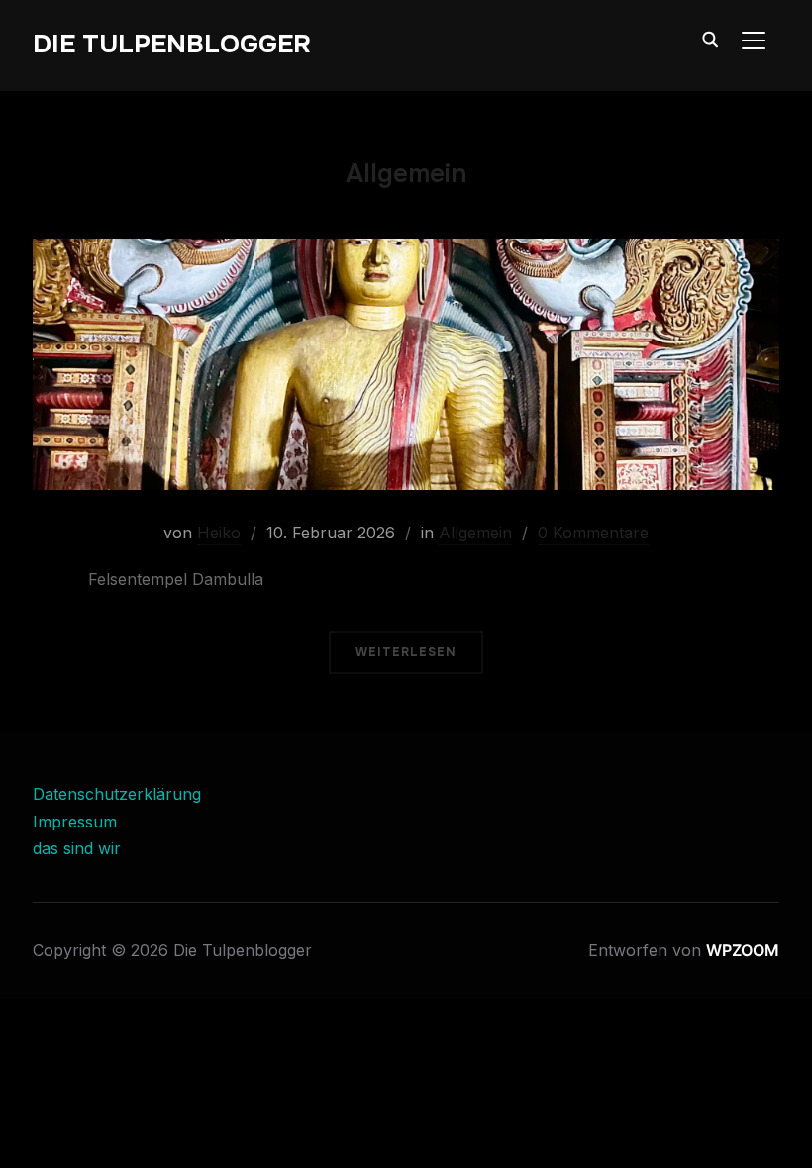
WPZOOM (742, 950)
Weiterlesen (406, 652)
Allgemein (475, 532)
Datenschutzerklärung (117, 794)
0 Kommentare (593, 532)
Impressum (75, 821)
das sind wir (77, 848)
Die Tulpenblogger (172, 44)
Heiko (219, 532)
